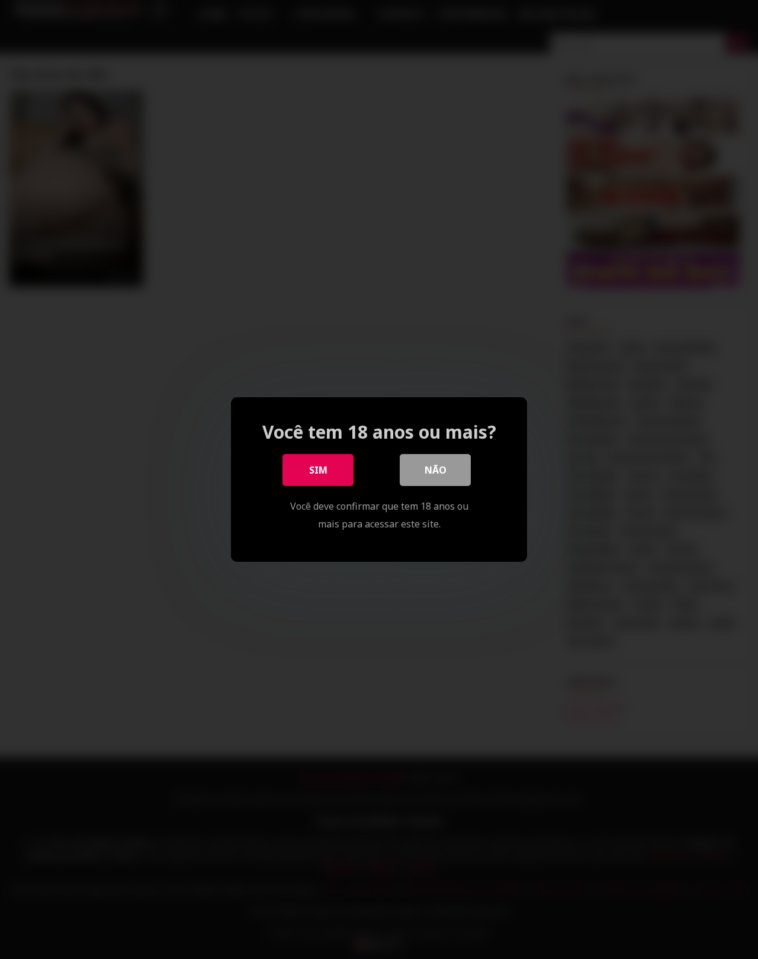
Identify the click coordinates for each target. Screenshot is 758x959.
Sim (318, 470)
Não (436, 470)
